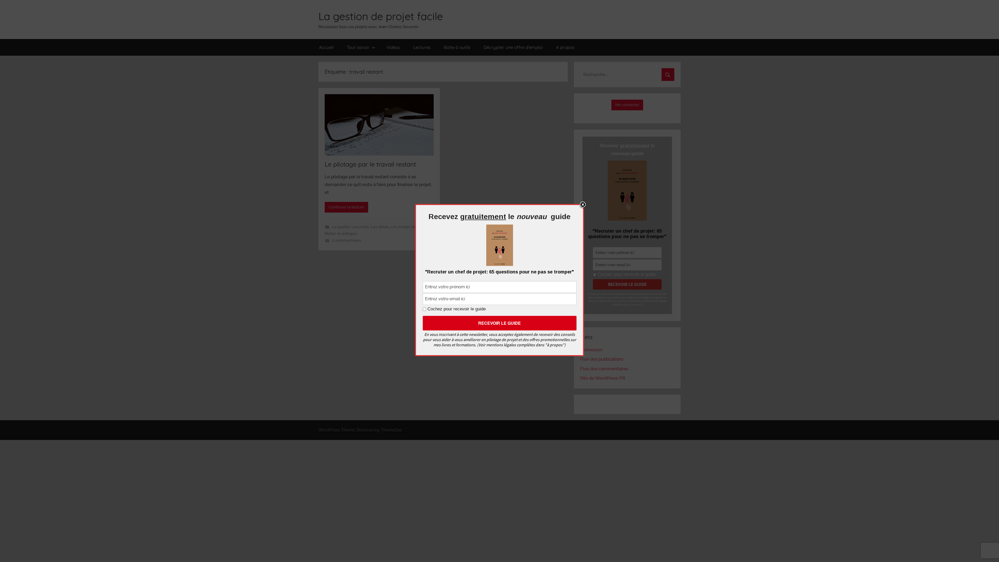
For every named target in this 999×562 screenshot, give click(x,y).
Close (583, 205)
